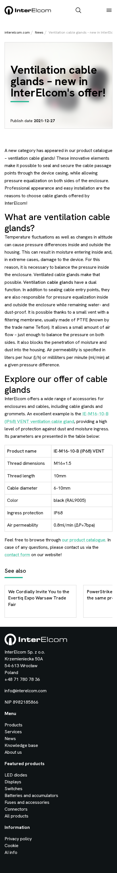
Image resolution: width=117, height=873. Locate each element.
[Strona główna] (28, 14)
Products (13, 725)
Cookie (11, 846)
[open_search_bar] (78, 11)
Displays (13, 782)
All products (16, 816)
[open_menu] (109, 11)
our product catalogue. (84, 540)
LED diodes (16, 775)
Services (13, 732)
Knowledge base (21, 745)
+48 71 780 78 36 (22, 679)
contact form (17, 555)
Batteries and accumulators (31, 795)
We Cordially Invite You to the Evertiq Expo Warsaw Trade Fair (38, 598)
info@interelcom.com (26, 691)
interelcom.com (17, 32)
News (39, 32)
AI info (11, 852)
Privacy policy (18, 839)
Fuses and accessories (27, 802)
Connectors (16, 809)
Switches (13, 789)
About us (13, 752)
